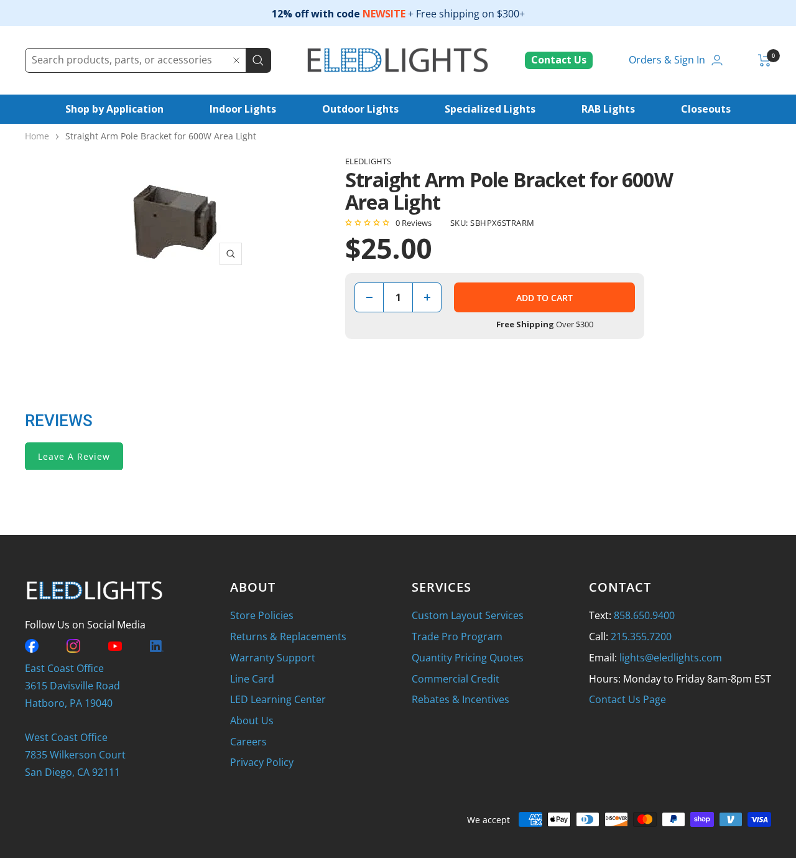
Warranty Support (272, 657)
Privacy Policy (262, 762)
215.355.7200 (641, 636)
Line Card (252, 679)
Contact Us (558, 60)
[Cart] (764, 60)
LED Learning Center (278, 699)
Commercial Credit (455, 679)
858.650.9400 (644, 615)
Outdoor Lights (360, 109)
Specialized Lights (490, 109)
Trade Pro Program (457, 636)
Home (37, 136)
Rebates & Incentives (460, 699)
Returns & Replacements (288, 636)
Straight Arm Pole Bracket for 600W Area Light (160, 136)
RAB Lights (608, 109)
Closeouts (706, 109)
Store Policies (262, 615)
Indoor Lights (243, 109)
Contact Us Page (627, 699)
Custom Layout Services (468, 615)
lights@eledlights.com (670, 657)
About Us (252, 720)
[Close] (236, 60)
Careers (248, 741)
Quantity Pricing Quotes (468, 657)
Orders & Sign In (667, 60)
